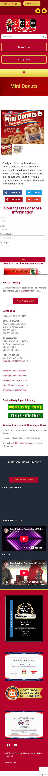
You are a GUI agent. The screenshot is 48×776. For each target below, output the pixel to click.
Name (2, 218)
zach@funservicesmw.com (14, 370)
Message (4, 243)
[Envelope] (44, 10)
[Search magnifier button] (44, 37)
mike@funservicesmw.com (15, 380)
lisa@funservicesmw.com (14, 361)
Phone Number (6, 234)
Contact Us (26, 291)
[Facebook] (37, 10)
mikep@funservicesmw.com (15, 385)
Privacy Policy (10, 762)
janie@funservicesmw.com (14, 390)
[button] (24, 72)
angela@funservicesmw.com (15, 375)
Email (2, 226)
